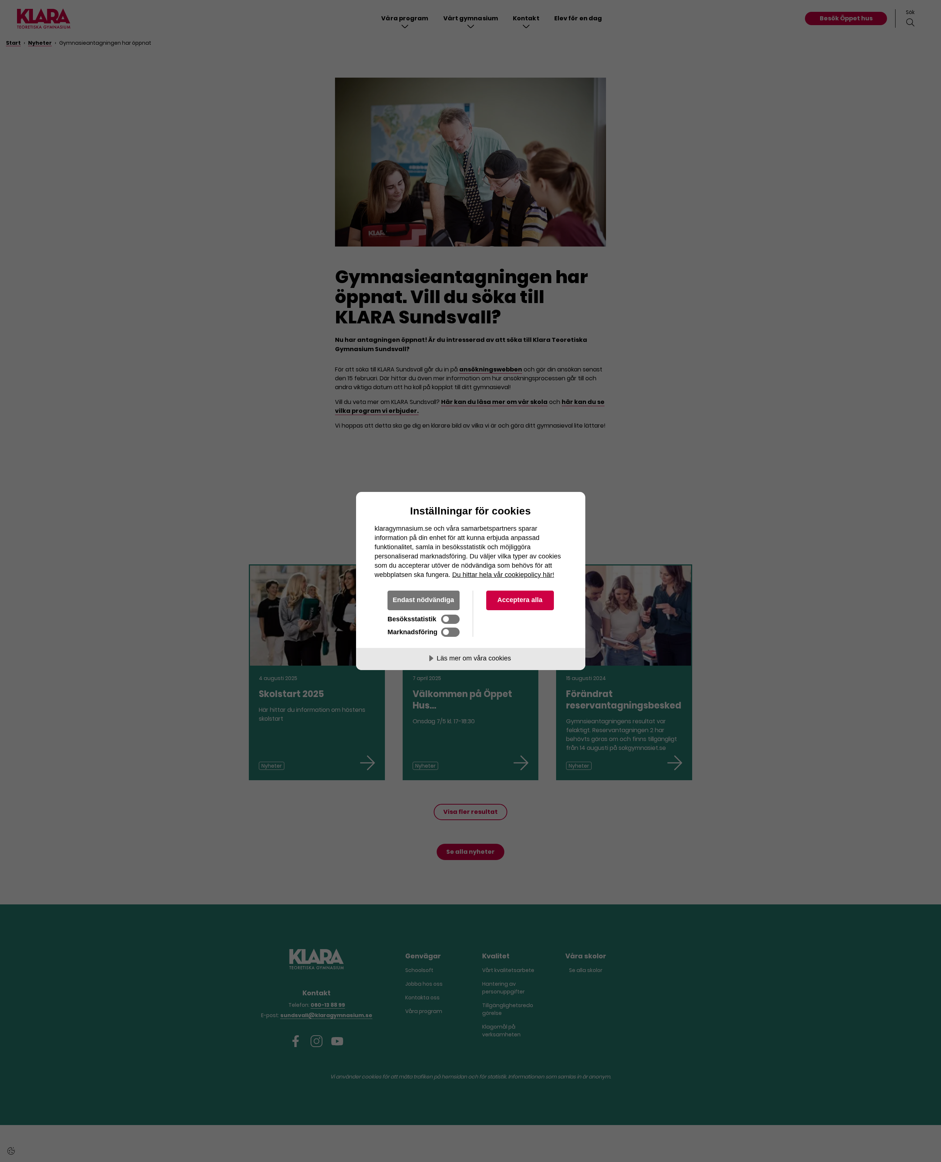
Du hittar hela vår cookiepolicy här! (503, 574)
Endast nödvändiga (423, 600)
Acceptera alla (519, 600)
